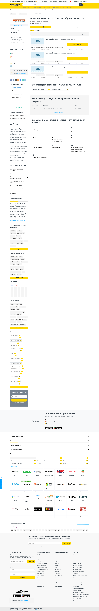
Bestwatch (57, 565)
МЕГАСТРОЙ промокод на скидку (17, 118)
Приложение (44, 1)
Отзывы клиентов (77, 557)
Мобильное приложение (78, 561)
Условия (33, 49)
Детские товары (40, 571)
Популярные (40, 9)
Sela (56, 557)
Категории (18, 9)
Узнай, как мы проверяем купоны (17, 220)
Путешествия (69, 9)
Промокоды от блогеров (78, 592)
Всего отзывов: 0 (22, 30)
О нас (74, 554)
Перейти (15, 476)
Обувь (38, 559)
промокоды (37, 129)
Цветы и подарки (41, 575)
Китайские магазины (41, 554)
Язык (11, 572)
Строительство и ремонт (42, 582)
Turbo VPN (57, 573)
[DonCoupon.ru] (15, 4)
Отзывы (59, 27)
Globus (56, 567)
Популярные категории (83, 523)
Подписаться (19, 400)
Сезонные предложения (57, 9)
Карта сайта (75, 573)
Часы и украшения (41, 561)
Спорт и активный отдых (42, 569)
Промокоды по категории (79, 571)
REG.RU (56, 559)
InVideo (56, 584)
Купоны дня (47, 9)
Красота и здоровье (41, 565)
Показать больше (58, 112)
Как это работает (1, 484)
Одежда (39, 557)
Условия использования (78, 577)
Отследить (31, 561)
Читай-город (58, 569)
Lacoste (56, 554)
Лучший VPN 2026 (77, 598)
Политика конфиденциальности (80, 575)
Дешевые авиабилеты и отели (80, 596)
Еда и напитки (40, 577)
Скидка (37, 30)
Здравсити (57, 577)
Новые (34, 9)
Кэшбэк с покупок (77, 563)
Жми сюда (38, 609)
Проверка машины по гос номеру (80, 600)
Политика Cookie (77, 580)
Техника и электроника (42, 563)
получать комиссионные (21, 73)
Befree (56, 580)
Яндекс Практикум (59, 561)
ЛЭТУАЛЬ (57, 571)
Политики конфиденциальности (19, 404)
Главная (12, 9)
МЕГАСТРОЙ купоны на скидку (17, 115)
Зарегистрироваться (84, 1)
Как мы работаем (53, 1)
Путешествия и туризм (42, 567)
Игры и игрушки (40, 573)
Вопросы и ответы (77, 559)
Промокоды (40, 27)
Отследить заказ (78, 27)
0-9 (15, 288)
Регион (11, 567)
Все (32, 30)
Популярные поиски (77, 567)
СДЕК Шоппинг (58, 575)
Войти (75, 1)
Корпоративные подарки (78, 603)
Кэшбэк (76, 9)
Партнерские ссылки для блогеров (81, 594)
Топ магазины (27, 9)
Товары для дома (41, 580)
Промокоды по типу (77, 569)
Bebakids (57, 563)
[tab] (12, 285)
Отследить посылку (63, 1)
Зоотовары (39, 584)
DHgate (56, 582)
